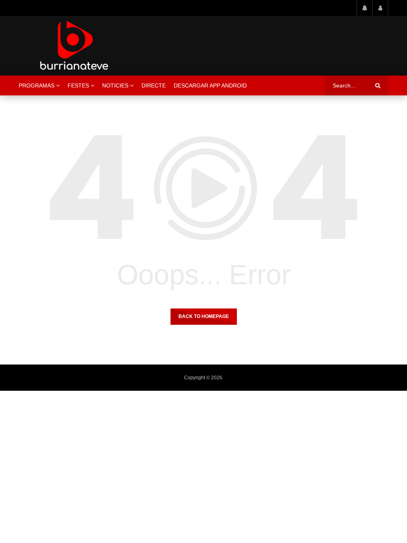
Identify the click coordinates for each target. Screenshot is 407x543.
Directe (153, 85)
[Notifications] (364, 8)
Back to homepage (203, 316)
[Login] (380, 8)
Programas (36, 85)
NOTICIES (115, 85)
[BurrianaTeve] (74, 46)
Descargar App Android (210, 85)
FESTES (78, 85)
